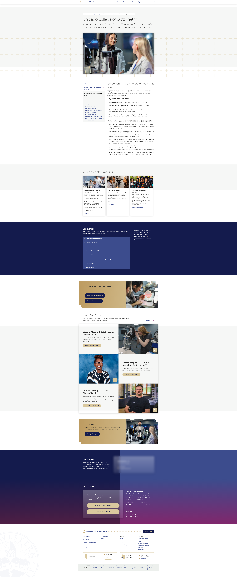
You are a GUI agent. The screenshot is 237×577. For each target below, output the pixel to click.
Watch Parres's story (131, 374)
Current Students (124, 540)
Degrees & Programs (97, 14)
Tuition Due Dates (145, 504)
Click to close (103, 93)
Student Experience (89, 542)
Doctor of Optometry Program (111, 14)
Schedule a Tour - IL (131, 516)
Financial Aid (144, 502)
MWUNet (103, 544)
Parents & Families (124, 545)
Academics (88, 14)
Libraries (140, 547)
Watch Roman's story (91, 405)
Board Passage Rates (137, 207)
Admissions (88, 101)
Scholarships (129, 504)
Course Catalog (88, 99)
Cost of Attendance (89, 120)
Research (86, 545)
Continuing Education (90, 106)
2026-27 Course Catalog (106, 542)
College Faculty (91, 434)
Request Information (93, 301)
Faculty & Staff (123, 542)
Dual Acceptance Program (91, 108)
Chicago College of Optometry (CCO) (93, 94)
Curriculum (87, 213)
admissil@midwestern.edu (125, 468)
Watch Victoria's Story (91, 345)
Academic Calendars (143, 538)
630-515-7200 (122, 466)
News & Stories (104, 536)
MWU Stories (149, 320)
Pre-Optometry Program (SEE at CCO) (93, 116)
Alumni (121, 538)
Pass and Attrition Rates (90, 114)
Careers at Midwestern (143, 545)
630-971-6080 (108, 558)
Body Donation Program (143, 543)
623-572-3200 (143, 558)
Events (102, 538)
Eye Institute (111, 204)
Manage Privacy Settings (141, 567)
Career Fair (87, 102)
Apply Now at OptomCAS (94, 295)
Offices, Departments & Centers (108, 540)
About (85, 548)
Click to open (118, 3)
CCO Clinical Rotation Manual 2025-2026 (142, 239)
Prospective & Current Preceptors (93, 110)
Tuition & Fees (129, 502)
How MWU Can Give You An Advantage (94, 118)
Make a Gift (148, 531)
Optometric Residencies (90, 112)
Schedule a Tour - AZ (131, 514)
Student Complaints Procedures (134, 567)
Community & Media (124, 544)
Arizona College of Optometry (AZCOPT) (92, 88)
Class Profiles (88, 104)
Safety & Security (142, 549)
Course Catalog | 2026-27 (140, 236)
